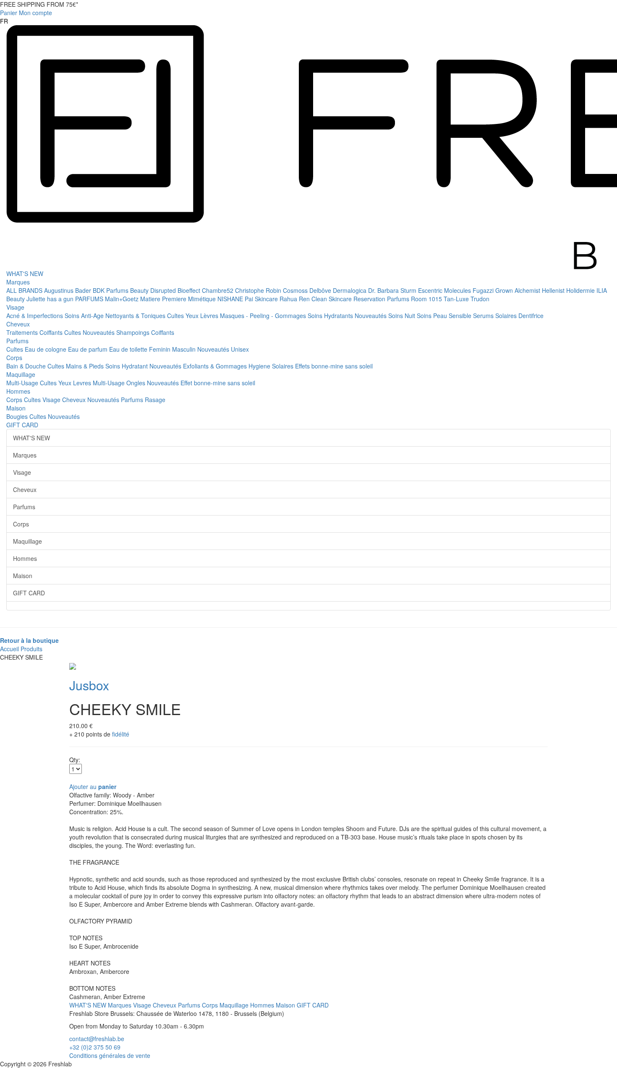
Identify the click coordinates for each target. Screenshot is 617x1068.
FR (4, 21)
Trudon (480, 299)
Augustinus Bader (68, 290)
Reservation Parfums (382, 299)
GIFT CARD (22, 425)
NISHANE (231, 299)
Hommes (18, 391)
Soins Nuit (402, 315)
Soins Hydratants (331, 315)
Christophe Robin (259, 290)
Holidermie (581, 290)
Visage (15, 307)
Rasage (155, 399)
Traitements (22, 332)
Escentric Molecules (445, 290)
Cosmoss (296, 290)
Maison (16, 408)
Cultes (176, 315)
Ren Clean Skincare (326, 299)
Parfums (17, 341)
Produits (31, 648)
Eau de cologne (46, 349)
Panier (8, 12)
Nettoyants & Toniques (136, 315)
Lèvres (210, 315)
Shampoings (133, 332)
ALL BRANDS (25, 290)
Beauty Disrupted (154, 290)
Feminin (160, 349)
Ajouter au (92, 786)
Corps (14, 357)
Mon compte (35, 12)
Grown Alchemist (518, 290)
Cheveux (18, 324)
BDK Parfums (111, 290)
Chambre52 (218, 290)
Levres (83, 383)
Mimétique (202, 299)
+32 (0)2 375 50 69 (94, 1047)
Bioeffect (190, 290)
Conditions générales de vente (109, 1055)
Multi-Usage (23, 383)
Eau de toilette (129, 349)
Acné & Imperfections (35, 315)
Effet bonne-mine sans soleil (217, 383)
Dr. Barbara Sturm (393, 290)
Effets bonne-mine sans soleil (334, 366)
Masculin (184, 349)
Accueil (9, 648)
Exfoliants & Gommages (215, 366)
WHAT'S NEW (24, 273)
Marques (18, 282)
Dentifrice (531, 315)
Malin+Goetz (122, 299)
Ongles (136, 383)
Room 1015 (427, 299)
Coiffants (51, 332)
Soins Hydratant (127, 366)
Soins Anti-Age (85, 315)
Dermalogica (350, 290)
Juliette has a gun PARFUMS (65, 299)
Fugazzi (484, 290)
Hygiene (260, 366)
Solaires (506, 315)
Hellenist (554, 290)
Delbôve (321, 290)
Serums (484, 315)
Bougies (17, 416)
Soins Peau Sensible (445, 315)
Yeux (193, 315)
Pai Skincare (262, 299)
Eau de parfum (88, 349)
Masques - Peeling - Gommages (264, 315)
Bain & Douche (26, 366)
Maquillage (20, 374)
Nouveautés (371, 315)
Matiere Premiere (164, 299)
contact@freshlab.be (96, 1038)
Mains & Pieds (85, 366)
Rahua (289, 299)
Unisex (240, 349)
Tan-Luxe (457, 299)
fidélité (120, 734)
